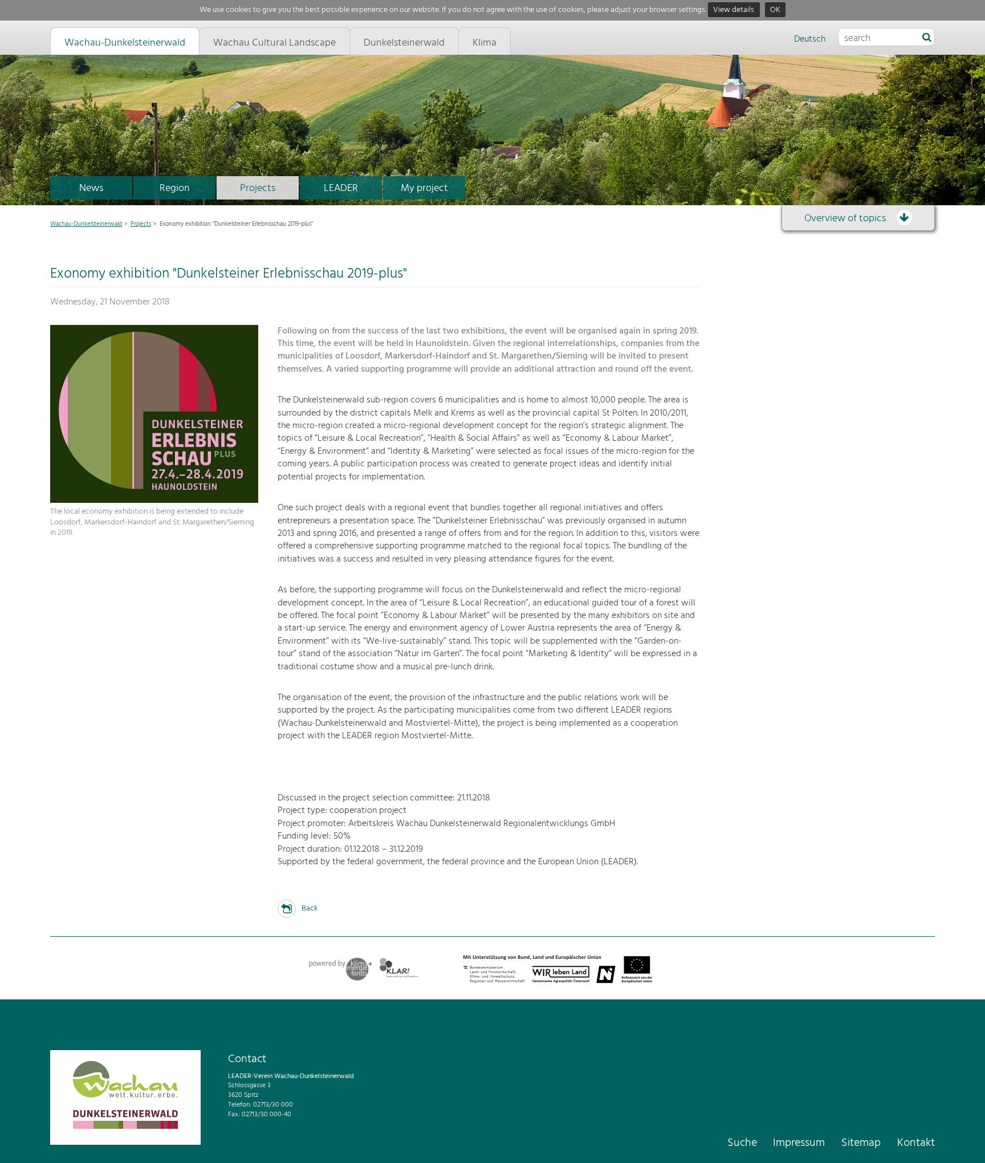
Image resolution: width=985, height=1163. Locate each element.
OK (775, 10)
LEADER (341, 188)
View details (733, 10)
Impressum (799, 1143)
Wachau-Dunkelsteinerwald (86, 224)
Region (175, 188)
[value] (926, 38)
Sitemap (861, 1143)
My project (424, 188)
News (91, 188)
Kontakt (916, 1143)
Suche (742, 1143)
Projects (257, 188)
